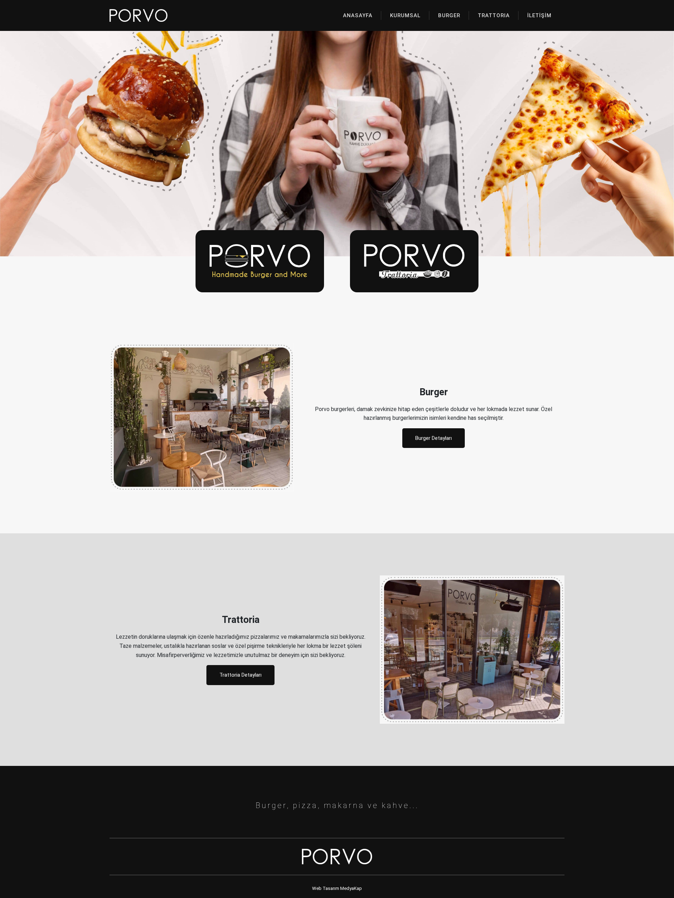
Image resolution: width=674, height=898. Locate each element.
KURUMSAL (405, 15)
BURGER (449, 15)
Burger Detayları (433, 438)
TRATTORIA (494, 15)
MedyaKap (351, 888)
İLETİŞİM (539, 15)
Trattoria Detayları (240, 675)
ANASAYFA (357, 15)
